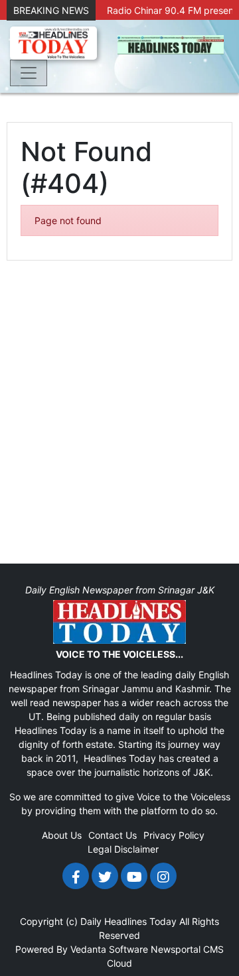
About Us (62, 835)
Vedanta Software (109, 949)
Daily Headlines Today (128, 921)
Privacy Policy (173, 835)
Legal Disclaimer (123, 849)
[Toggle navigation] (28, 73)
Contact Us (112, 835)
